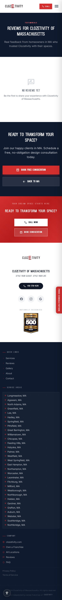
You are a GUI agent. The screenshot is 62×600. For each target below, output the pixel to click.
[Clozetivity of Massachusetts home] (31, 258)
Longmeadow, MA (16, 395)
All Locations (11, 552)
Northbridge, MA (16, 525)
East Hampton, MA (17, 464)
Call (46, 6)
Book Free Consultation (31, 170)
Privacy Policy (9, 571)
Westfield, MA (14, 456)
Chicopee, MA (14, 438)
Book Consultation (31, 232)
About (7, 373)
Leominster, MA (15, 477)
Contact (8, 378)
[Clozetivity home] (14, 6)
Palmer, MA (13, 451)
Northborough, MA (17, 494)
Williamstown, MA (16, 434)
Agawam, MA (14, 400)
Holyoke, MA (14, 447)
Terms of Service (10, 575)
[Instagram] (31, 298)
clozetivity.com (12, 542)
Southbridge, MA (16, 520)
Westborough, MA (16, 490)
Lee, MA (11, 412)
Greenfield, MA (15, 408)
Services (9, 358)
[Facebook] (21, 298)
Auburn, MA (13, 512)
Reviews (8, 363)
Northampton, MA (16, 469)
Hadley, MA (13, 417)
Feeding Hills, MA (16, 443)
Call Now (31, 222)
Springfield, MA (15, 421)
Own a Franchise (13, 547)
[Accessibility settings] (7, 593)
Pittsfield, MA (14, 425)
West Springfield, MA (18, 460)
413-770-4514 (31, 286)
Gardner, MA (14, 503)
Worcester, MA (15, 473)
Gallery (8, 368)
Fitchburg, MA (14, 481)
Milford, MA (13, 486)
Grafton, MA (13, 507)
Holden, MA (13, 499)
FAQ (6, 562)
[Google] (40, 298)
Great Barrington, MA (18, 430)
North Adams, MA (16, 404)
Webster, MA (14, 516)
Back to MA (31, 181)
